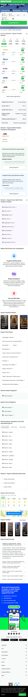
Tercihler (3, 694)
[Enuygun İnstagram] (11, 634)
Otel (3, 648)
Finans (3, 662)
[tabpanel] (14, 19)
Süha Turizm (5, 141)
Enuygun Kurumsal (6, 668)
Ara (22, 50)
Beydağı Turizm (5, 136)
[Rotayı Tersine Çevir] (8, 15)
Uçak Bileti (4, 645)
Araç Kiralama (5, 655)
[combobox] (5, 15)
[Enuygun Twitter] (14, 634)
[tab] (6, 10)
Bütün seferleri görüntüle (13, 96)
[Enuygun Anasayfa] (6, 2)
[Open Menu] (26, 1)
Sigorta (3, 665)
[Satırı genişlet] (25, 134)
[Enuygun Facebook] (9, 634)
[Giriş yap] (24, 1)
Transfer (4, 658)
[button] (14, 513)
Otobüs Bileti (5, 652)
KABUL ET (22, 694)
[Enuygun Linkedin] (16, 634)
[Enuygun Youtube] (19, 634)
